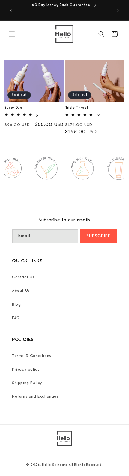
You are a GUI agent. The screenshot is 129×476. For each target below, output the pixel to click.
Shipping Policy (27, 383)
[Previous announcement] (11, 10)
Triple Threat (76, 108)
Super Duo (13, 108)
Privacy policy (26, 369)
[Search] (101, 34)
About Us (21, 290)
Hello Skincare (55, 464)
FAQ (16, 318)
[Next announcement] (117, 10)
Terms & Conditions (31, 356)
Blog (16, 304)
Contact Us (23, 277)
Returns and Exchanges (35, 396)
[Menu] (12, 34)
